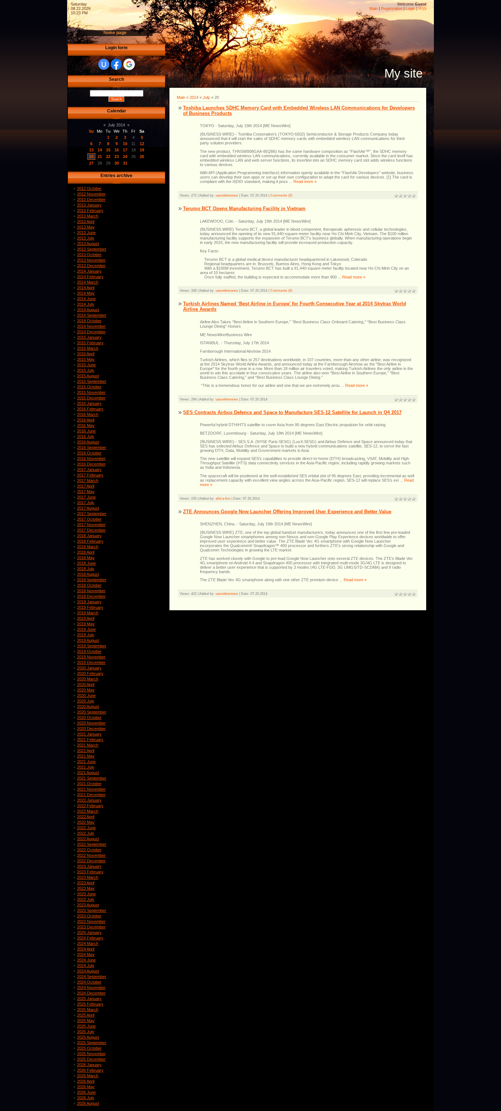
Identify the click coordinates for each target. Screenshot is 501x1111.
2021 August (88, 772)
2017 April (85, 486)
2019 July (85, 635)
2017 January (89, 469)
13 (91, 150)
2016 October (89, 453)
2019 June (86, 629)
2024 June (86, 960)
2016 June (86, 431)
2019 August (88, 640)
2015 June (86, 365)
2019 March (87, 613)
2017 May (86, 491)
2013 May (86, 227)
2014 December (91, 332)
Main (373, 8)
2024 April (85, 949)
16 (116, 150)
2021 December (91, 794)
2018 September (91, 580)
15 (108, 150)
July (206, 97)
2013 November (91, 260)
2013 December (91, 265)
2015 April (85, 354)
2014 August (88, 310)
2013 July (85, 238)
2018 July (85, 569)
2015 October (89, 387)
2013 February (90, 210)
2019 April (85, 618)
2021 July (85, 767)
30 (116, 163)
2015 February (90, 343)
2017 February (90, 475)
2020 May (86, 690)
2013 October (89, 254)
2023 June (86, 894)
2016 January (89, 403)
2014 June (86, 298)
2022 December (91, 861)
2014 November (91, 326)
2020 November (91, 723)
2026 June (86, 1092)
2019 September (91, 646)
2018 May (86, 558)
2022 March (87, 811)
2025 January (89, 998)
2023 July (85, 899)
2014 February (90, 276)
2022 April (85, 817)
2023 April (85, 883)
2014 (194, 97)
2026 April (85, 1081)
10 (125, 143)
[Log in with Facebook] (116, 64)
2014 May (86, 293)
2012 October (89, 188)
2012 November (91, 194)
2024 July (85, 965)
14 (100, 150)
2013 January (89, 205)
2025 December (91, 1059)
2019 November (91, 657)
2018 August (88, 574)
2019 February (90, 607)
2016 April (85, 420)
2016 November (91, 458)
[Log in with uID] (103, 64)
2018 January (89, 535)
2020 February (90, 673)
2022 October (89, 850)
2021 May (86, 756)
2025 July (85, 1031)
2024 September (91, 976)
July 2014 (116, 125)
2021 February (90, 739)
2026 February (90, 1070)
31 (125, 163)
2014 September (91, 315)
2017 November (91, 524)
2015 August (88, 376)
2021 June (86, 761)
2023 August (88, 905)
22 (108, 156)
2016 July (85, 436)
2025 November (91, 1053)
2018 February (90, 541)
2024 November (91, 987)
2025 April (85, 1015)
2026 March (87, 1076)
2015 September (91, 381)
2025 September (91, 1042)
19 (142, 150)
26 (142, 156)
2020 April (85, 684)
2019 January (89, 602)
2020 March (87, 679)
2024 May (86, 954)
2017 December (91, 530)
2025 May (86, 1020)
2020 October (89, 717)
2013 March (87, 216)
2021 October (89, 783)
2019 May (86, 624)
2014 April (85, 287)
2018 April (85, 552)
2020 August (88, 706)
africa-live (223, 498)
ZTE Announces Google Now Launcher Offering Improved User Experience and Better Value (287, 511)
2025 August (88, 1037)
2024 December (91, 993)
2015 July (85, 370)
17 (125, 150)
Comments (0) (281, 195)
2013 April (85, 221)
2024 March (87, 943)
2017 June (86, 497)
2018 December (91, 596)
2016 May (86, 425)
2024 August (88, 971)
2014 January (89, 271)
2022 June (86, 828)
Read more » (305, 181)
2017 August (88, 508)
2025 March (87, 1009)
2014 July (85, 304)
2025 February (90, 1004)
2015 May (86, 359)
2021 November (91, 789)
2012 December (91, 199)
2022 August (88, 839)
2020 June (86, 695)
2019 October (89, 651)
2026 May (86, 1087)
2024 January (89, 932)
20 (91, 156)
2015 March (87, 348)
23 (116, 156)
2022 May (86, 822)
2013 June (86, 232)
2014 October (89, 321)
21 (100, 156)
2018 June (86, 563)
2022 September (91, 844)
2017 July (85, 502)
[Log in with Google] (129, 64)
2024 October (89, 982)
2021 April (85, 750)
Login (410, 8)
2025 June (86, 1026)
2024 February (90, 938)
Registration (391, 8)
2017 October (89, 519)
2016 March (87, 414)
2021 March (87, 745)
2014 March (87, 282)
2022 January (89, 800)
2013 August (88, 243)
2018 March (87, 546)
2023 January (89, 866)
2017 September (91, 513)
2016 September (91, 447)
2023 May (86, 888)
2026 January (89, 1065)
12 (142, 143)
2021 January (89, 734)
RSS (422, 8)
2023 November (91, 921)
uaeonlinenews (227, 195)
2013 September (91, 249)
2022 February (90, 805)
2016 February (90, 409)
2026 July (85, 1098)
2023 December (91, 927)
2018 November (91, 591)
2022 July (85, 833)
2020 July (85, 701)
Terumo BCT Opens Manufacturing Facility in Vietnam (244, 208)
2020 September (91, 712)
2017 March (87, 480)
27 (91, 163)
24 (125, 156)
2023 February (90, 872)
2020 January (89, 668)
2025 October (89, 1048)
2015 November (91, 392)
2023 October (89, 916)
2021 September (91, 778)
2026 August (88, 1103)
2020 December (91, 728)
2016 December (91, 464)
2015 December (91, 398)
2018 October (89, 585)
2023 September (91, 910)
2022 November (91, 855)
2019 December (91, 662)
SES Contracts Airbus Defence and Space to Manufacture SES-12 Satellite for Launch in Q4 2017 (292, 412)
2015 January (89, 337)
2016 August (88, 442)
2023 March (87, 877)
